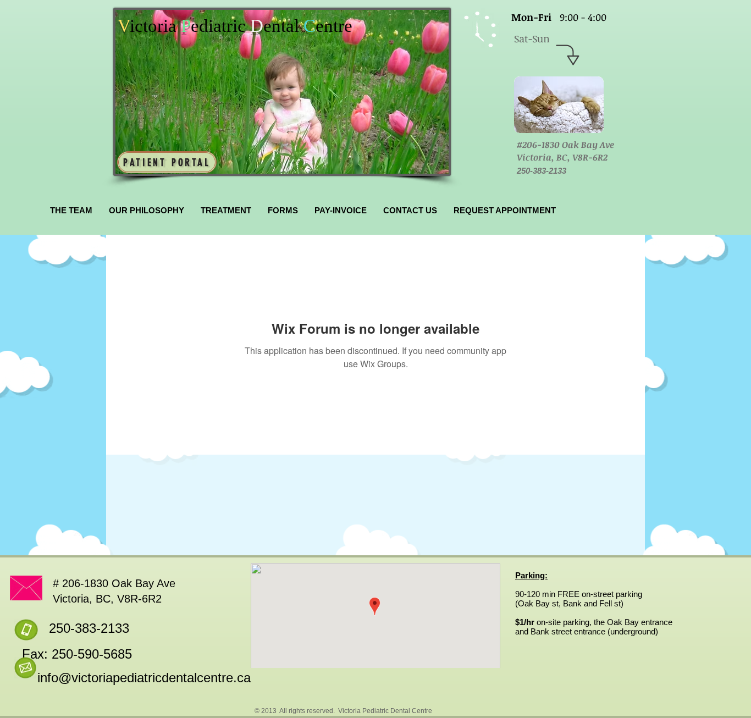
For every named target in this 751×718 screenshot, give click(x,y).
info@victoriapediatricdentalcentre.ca (144, 677)
